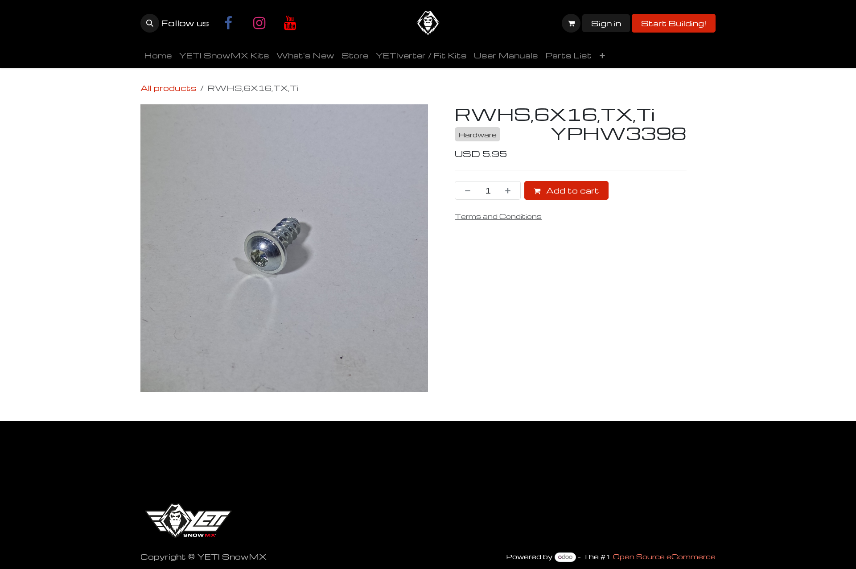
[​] (228, 23)
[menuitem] (157, 55)
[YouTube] (290, 23)
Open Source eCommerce (664, 556)
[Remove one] (465, 190)
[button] (149, 23)
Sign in (606, 23)
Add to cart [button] (571, 190)
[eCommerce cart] (571, 23)
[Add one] (510, 190)
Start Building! (673, 23)
